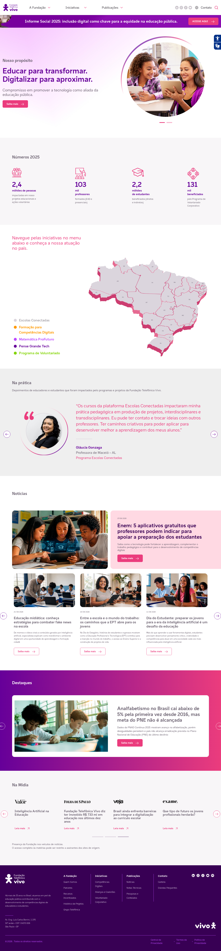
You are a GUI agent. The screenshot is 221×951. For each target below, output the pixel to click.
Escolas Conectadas (34, 320)
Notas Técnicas (134, 887)
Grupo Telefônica (72, 909)
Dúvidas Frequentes (167, 887)
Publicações (110, 8)
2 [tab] (169, 122)
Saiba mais (12, 103)
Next (214, 434)
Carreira (161, 881)
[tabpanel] (165, 80)
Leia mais (20, 828)
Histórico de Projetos (74, 903)
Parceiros (68, 887)
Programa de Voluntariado (39, 353)
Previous (6, 434)
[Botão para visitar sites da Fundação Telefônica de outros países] (196, 7)
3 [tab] (123, 836)
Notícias (130, 881)
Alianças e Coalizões (105, 892)
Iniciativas (72, 8)
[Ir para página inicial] (10, 7)
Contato (206, 8)
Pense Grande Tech (34, 346)
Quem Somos (70, 881)
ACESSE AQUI (200, 21)
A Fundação (37, 8)
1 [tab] (162, 122)
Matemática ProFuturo (36, 339)
